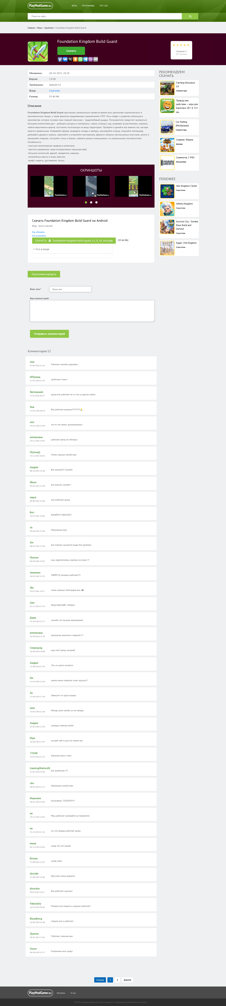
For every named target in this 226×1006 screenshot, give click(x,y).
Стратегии (54, 90)
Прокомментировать (44, 274)
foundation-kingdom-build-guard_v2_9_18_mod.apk (74, 240)
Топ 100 (103, 5)
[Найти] (190, 16)
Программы (88, 5)
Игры (74, 5)
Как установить (39, 235)
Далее (127, 980)
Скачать (71, 51)
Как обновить (38, 232)
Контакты (61, 993)
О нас (73, 993)
